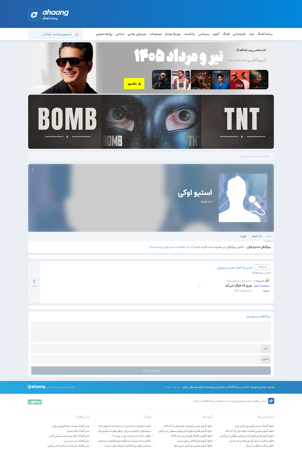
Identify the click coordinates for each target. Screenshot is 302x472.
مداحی (120, 34)
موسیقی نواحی (137, 34)
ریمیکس (204, 34)
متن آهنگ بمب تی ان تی (76, 441)
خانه (267, 156)
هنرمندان (239, 34)
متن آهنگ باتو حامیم (78, 431)
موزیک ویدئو (173, 34)
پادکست (189, 34)
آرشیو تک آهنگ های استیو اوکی (234, 267)
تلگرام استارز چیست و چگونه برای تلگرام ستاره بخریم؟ (123, 441)
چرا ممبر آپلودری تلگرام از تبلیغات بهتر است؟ (128, 446)
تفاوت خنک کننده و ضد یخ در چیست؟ (131, 436)
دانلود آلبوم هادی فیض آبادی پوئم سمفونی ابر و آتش (247, 436)
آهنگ (226, 34)
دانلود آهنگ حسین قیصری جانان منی (254, 426)
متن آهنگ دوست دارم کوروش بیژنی (70, 426)
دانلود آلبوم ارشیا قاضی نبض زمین (195, 441)
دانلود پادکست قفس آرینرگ (260, 446)
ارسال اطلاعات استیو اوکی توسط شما (171, 247)
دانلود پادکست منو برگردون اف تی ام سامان (251, 441)
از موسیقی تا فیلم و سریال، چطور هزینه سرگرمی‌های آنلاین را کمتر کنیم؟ (123, 431)
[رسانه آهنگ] (56, 13)
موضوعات (156, 34)
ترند (251, 34)
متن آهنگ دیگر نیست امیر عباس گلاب (69, 436)
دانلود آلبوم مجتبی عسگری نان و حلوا (193, 446)
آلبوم (216, 34)
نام (265, 348)
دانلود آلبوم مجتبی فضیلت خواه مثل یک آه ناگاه (249, 431)
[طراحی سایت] (35, 401)
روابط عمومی (104, 34)
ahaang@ (36, 386)
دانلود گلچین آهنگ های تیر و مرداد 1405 (192, 436)
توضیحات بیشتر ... (172, 387)
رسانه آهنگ (265, 34)
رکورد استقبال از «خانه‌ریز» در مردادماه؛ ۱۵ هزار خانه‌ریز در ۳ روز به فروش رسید (123, 426)
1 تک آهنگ (206, 202)
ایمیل (266, 359)
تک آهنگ (256, 236)
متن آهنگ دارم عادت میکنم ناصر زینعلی (68, 446)
